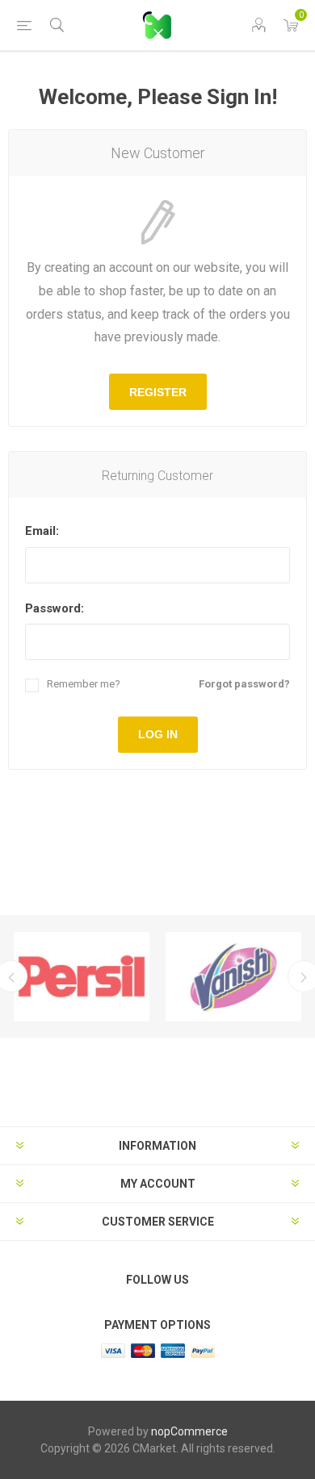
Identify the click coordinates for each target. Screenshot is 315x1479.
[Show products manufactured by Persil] (81, 977)
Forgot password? (244, 684)
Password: (54, 608)
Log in (158, 734)
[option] (82, 977)
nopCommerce (189, 1431)
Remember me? (83, 684)
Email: (42, 531)
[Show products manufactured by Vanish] (233, 977)
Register (158, 392)
